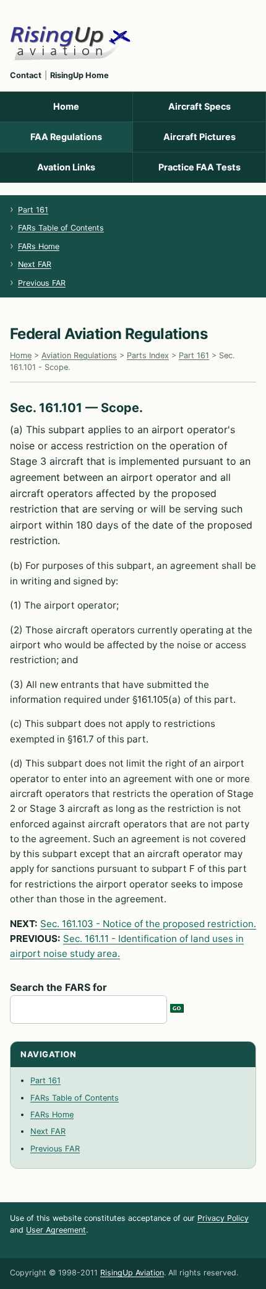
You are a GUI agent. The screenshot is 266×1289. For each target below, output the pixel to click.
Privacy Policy (223, 1218)
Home (66, 106)
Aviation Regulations (79, 355)
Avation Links (66, 167)
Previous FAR (42, 283)
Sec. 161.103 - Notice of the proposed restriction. (148, 924)
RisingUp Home (79, 75)
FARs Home (38, 246)
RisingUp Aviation (132, 1272)
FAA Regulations (66, 136)
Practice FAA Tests (199, 167)
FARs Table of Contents (61, 227)
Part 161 (33, 209)
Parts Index (148, 355)
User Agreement (56, 1229)
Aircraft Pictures (199, 136)
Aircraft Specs (199, 106)
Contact (25, 75)
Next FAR (34, 264)
